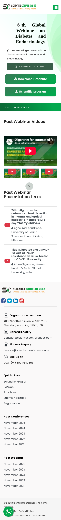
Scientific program (32, 91)
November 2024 (14, 428)
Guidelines (39, 515)
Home (7, 107)
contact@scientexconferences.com (28, 338)
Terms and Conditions (18, 515)
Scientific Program (16, 382)
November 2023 (14, 434)
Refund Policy (26, 511)
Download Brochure (32, 79)
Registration (12, 403)
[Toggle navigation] (55, 7)
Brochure (10, 392)
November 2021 (14, 444)
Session (9, 387)
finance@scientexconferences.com (27, 350)
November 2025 (14, 423)
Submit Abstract (15, 398)
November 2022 (14, 439)
